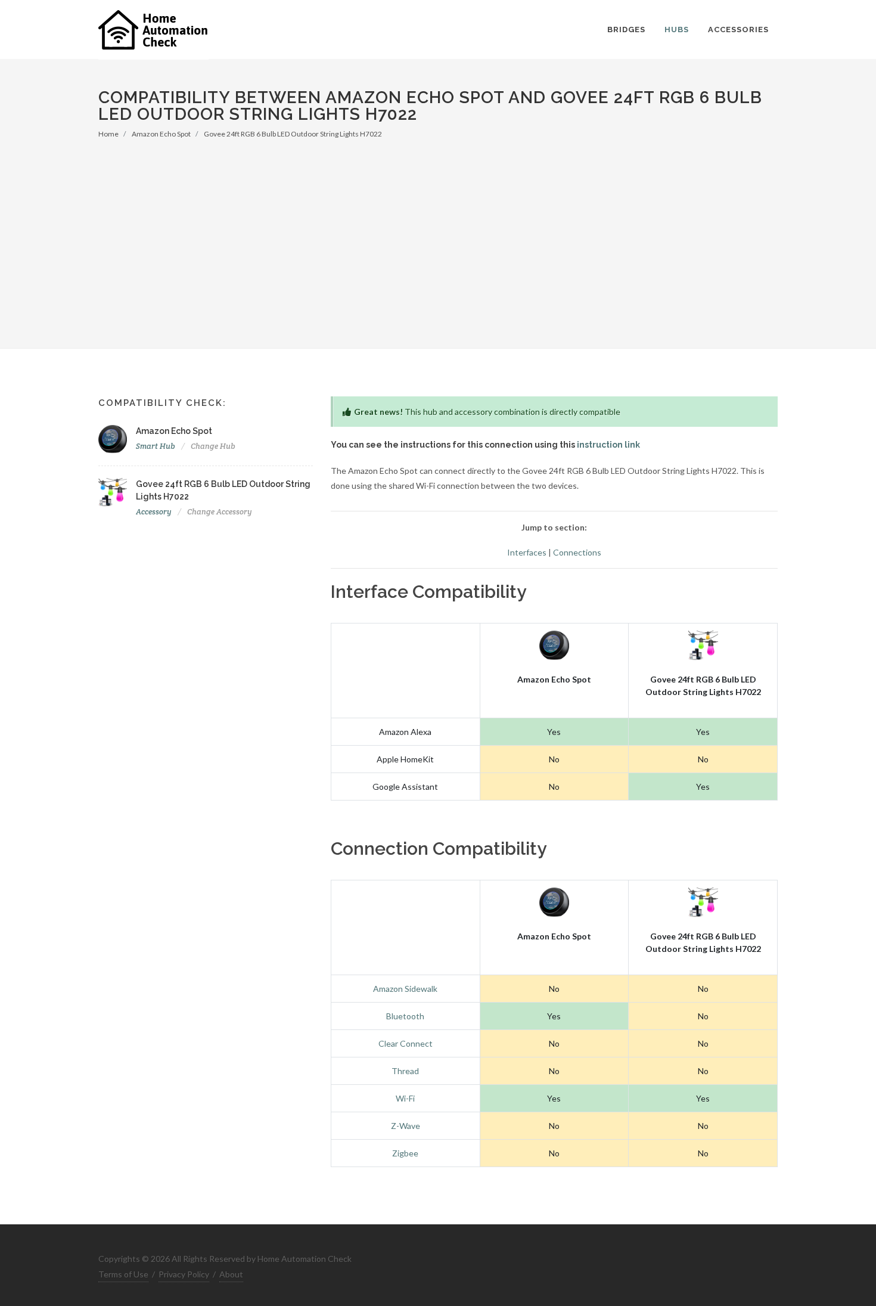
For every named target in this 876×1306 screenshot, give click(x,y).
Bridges (626, 29)
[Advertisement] (438, 228)
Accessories (738, 29)
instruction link (608, 444)
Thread (405, 1071)
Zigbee (405, 1153)
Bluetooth (405, 1016)
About (231, 1274)
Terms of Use (123, 1274)
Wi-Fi (405, 1098)
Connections (577, 552)
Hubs (676, 29)
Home (108, 133)
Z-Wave (405, 1126)
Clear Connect (405, 1043)
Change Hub (213, 446)
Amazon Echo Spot (161, 133)
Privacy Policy (184, 1274)
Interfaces (526, 552)
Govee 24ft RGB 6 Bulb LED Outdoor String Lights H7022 (293, 133)
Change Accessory (219, 512)
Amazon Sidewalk (405, 989)
